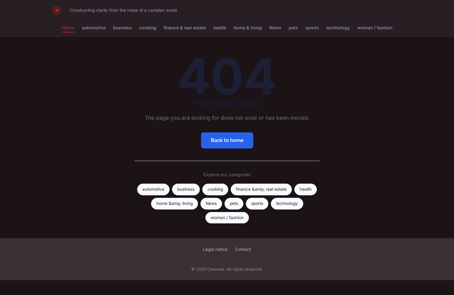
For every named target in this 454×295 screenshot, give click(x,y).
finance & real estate (185, 27)
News (275, 27)
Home (68, 27)
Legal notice (215, 249)
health (219, 27)
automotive (94, 27)
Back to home (227, 140)
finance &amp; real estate (261, 189)
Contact (243, 249)
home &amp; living (174, 203)
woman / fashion (374, 27)
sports (312, 27)
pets (293, 27)
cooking (147, 27)
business (122, 27)
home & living (247, 27)
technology (338, 27)
